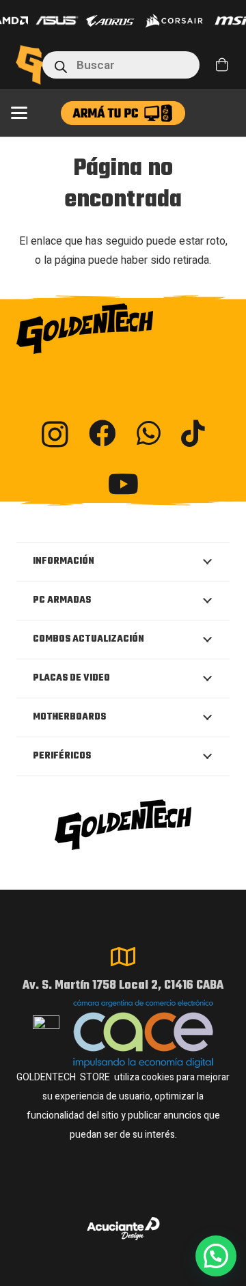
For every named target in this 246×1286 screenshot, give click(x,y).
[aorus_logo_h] (110, 21)
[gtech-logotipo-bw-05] (123, 328)
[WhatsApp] (149, 433)
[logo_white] (173, 20)
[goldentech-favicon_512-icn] (31, 64)
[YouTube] (123, 483)
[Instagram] (55, 435)
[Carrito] (222, 65)
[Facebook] (102, 433)
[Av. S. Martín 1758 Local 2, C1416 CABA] (123, 957)
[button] (19, 113)
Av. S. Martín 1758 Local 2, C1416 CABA (123, 985)
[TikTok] (193, 433)
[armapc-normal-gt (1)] (123, 113)
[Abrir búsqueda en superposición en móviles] (121, 65)
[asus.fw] (57, 20)
